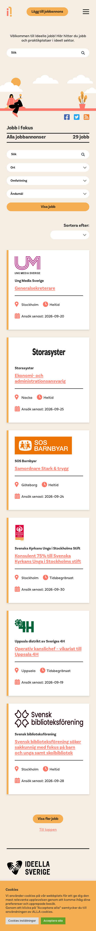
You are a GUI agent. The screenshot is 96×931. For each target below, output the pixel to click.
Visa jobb (48, 207)
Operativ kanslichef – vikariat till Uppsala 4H (48, 651)
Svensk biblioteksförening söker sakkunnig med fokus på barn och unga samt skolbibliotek (48, 747)
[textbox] (47, 168)
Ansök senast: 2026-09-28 (42, 781)
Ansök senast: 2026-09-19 (42, 682)
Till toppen (48, 830)
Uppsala (28, 671)
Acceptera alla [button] (53, 920)
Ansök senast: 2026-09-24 (42, 497)
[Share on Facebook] (67, 117)
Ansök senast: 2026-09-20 (42, 316)
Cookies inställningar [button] (22, 920)
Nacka (26, 398)
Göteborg (29, 485)
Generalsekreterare (35, 288)
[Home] (9, 12)
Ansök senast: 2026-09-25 (42, 409)
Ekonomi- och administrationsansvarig (40, 378)
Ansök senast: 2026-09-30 (43, 590)
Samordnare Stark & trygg (42, 469)
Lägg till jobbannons (47, 11)
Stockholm (29, 305)
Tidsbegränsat (61, 578)
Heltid (55, 305)
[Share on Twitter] (76, 117)
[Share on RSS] (86, 117)
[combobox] (48, 167)
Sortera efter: (76, 225)
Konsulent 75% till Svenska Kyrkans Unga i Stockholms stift (48, 558)
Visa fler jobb (48, 819)
